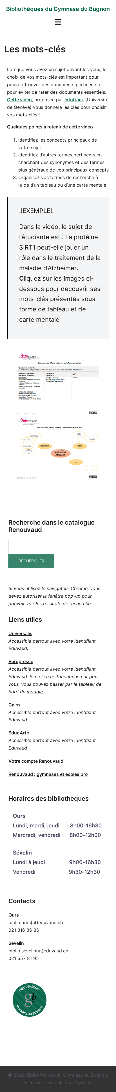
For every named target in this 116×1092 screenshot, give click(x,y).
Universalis (20, 633)
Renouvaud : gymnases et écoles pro (48, 774)
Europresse (20, 661)
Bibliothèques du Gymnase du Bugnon (58, 9)
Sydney (84, 1082)
